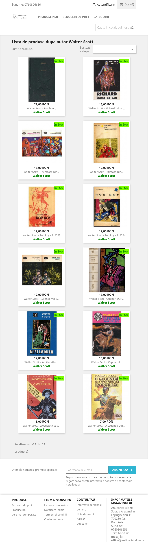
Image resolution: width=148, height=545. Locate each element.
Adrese (81, 519)
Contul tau (86, 499)
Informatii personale (89, 504)
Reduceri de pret (75, 17)
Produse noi (48, 17)
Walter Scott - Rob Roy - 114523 (41, 235)
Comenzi (82, 509)
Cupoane (82, 523)
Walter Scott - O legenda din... (106, 425)
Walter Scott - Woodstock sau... (41, 425)
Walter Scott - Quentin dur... (106, 298)
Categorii (101, 17)
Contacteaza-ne (53, 519)
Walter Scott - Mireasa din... (106, 171)
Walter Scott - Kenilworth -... (41, 362)
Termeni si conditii (55, 514)
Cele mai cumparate (24, 514)
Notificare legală (54, 510)
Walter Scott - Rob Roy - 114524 (106, 235)
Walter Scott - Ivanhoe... (41, 108)
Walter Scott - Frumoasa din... (42, 171)
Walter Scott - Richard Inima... (106, 108)
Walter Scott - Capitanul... (106, 362)
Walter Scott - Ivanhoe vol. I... (41, 298)
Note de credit (85, 514)
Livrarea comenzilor (56, 505)
